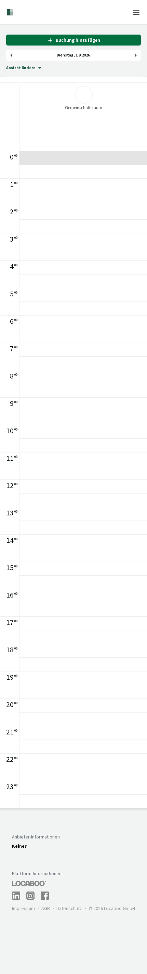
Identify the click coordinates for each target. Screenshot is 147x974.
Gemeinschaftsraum (83, 108)
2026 (86, 55)
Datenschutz (69, 908)
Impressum (23, 908)
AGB (45, 908)
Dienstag (65, 55)
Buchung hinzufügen (77, 40)
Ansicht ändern (21, 67)
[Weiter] (136, 55)
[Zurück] (11, 55)
